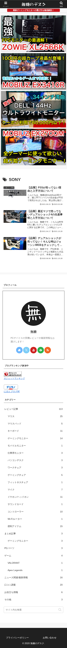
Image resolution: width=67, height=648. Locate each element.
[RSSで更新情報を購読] (47, 350)
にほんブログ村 (12, 391)
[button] (60, 610)
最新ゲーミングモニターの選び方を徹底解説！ (33, 10)
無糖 (33, 331)
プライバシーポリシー (17, 637)
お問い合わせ (49, 637)
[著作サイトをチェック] (19, 350)
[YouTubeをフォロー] (33, 350)
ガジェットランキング (14, 378)
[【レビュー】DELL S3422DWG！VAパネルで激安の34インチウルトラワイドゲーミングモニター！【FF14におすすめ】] (33, 109)
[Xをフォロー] (26, 350)
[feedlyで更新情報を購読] (40, 350)
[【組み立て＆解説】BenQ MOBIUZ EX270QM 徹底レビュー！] (33, 147)
